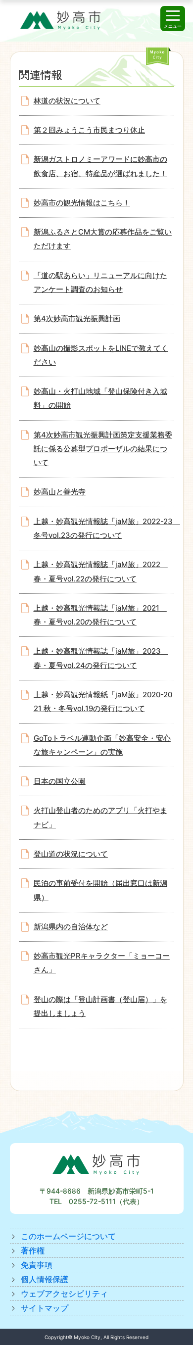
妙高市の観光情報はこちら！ (82, 202)
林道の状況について (67, 100)
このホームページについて (68, 1236)
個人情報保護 (44, 1279)
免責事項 (36, 1265)
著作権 (33, 1250)
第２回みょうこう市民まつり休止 (89, 130)
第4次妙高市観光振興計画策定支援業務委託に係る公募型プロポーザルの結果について (103, 449)
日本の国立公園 (60, 781)
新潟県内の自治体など (71, 926)
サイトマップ (44, 1308)
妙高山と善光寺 (60, 491)
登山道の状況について (71, 854)
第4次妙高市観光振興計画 (77, 318)
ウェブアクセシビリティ (64, 1293)
